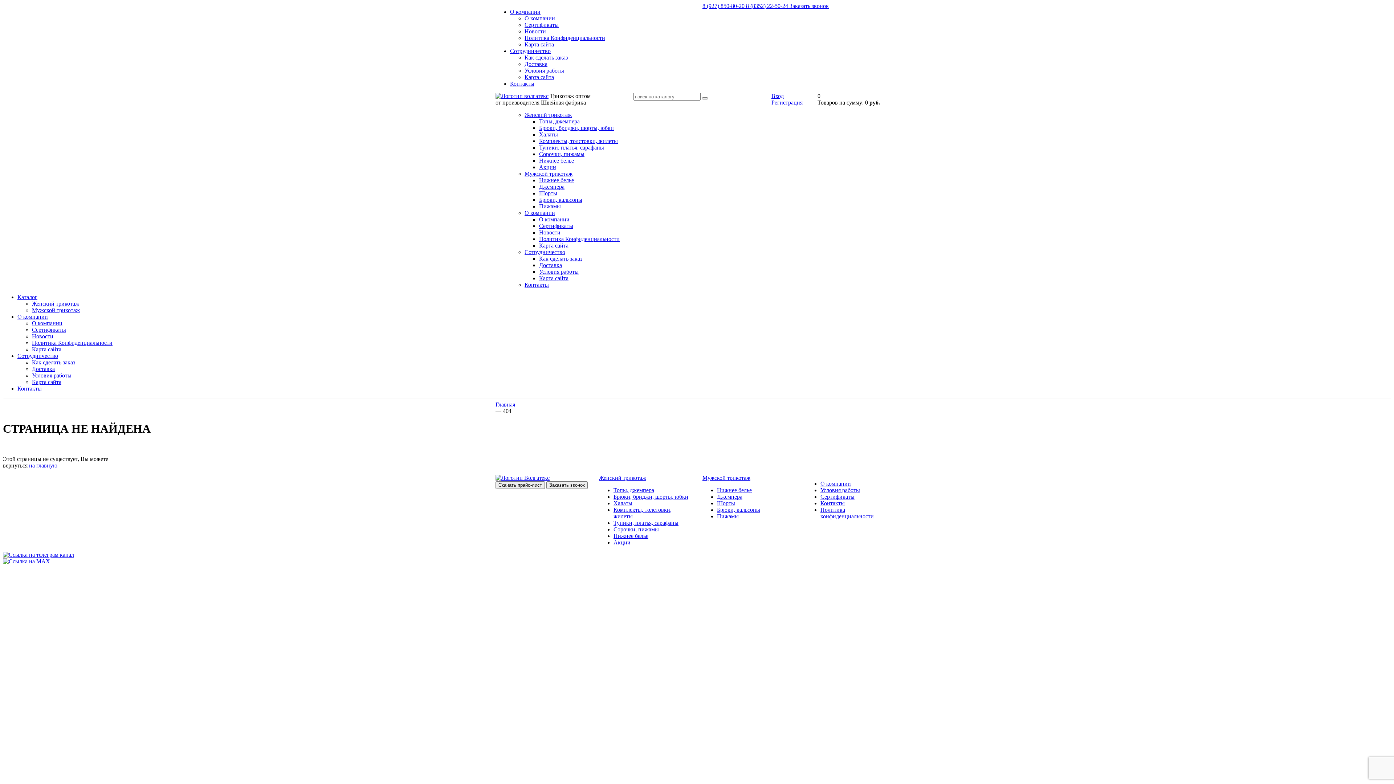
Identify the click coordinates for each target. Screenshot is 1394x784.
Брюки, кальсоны (560, 200)
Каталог (27, 297)
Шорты (548, 193)
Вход (777, 96)
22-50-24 (768, 6)
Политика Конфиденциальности (565, 38)
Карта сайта (539, 44)
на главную (43, 465)
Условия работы (544, 71)
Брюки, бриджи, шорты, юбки (576, 128)
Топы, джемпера (559, 121)
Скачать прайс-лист (520, 485)
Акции (547, 167)
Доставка (536, 64)
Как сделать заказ (546, 57)
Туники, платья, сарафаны (571, 147)
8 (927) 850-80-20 (724, 6)
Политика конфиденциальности (847, 513)
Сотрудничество (530, 51)
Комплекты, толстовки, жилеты (578, 141)
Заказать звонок (809, 6)
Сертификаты (542, 25)
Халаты (548, 134)
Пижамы (550, 206)
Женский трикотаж (548, 115)
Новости (535, 31)
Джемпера (551, 187)
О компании (525, 12)
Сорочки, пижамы (561, 154)
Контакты (522, 84)
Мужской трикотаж (548, 174)
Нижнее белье (556, 161)
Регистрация (787, 102)
